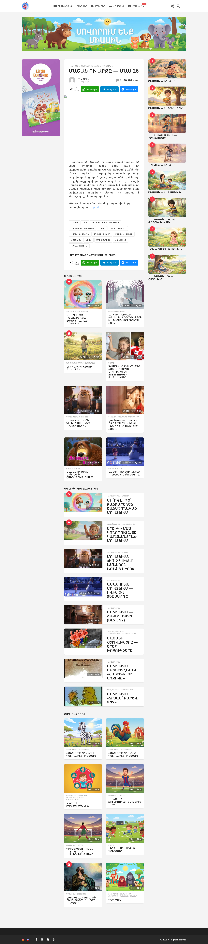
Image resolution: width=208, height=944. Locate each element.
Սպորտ (111, 363)
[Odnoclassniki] (54, 939)
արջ (85, 222)
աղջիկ (74, 222)
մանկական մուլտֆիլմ (82, 228)
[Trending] (69, 282)
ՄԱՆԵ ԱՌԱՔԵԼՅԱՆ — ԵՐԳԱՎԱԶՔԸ (162, 137)
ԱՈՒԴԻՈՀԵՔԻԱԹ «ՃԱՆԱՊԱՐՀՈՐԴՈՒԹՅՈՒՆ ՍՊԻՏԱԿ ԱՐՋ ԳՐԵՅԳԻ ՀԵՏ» (125, 319)
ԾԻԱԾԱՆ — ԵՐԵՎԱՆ (161, 81)
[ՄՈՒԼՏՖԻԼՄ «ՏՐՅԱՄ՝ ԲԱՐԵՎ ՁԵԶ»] (83, 696)
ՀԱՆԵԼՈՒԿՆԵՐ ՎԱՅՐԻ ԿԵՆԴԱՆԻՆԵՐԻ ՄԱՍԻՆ (81, 754)
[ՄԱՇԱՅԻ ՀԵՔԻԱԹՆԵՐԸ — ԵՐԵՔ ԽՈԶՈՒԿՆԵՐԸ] (83, 638)
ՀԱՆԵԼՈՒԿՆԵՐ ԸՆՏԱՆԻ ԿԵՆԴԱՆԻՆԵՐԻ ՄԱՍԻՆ (123, 754)
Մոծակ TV (138, 5)
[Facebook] (36, 939)
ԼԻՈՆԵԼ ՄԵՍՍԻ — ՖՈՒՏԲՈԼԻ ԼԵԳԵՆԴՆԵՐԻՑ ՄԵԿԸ (124, 801)
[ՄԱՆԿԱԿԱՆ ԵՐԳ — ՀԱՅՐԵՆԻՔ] (167, 264)
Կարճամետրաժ (79, 65)
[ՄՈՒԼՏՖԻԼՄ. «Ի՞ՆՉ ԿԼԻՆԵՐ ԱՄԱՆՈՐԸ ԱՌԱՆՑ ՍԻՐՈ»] (83, 400)
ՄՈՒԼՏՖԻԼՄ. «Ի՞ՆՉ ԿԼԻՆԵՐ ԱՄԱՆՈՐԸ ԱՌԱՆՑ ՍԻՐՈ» (78, 423)
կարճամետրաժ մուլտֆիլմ (105, 222)
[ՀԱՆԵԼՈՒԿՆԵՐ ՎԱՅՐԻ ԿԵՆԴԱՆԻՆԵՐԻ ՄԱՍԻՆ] (83, 732)
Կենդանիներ (72, 749)
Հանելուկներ (85, 749)
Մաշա (102, 228)
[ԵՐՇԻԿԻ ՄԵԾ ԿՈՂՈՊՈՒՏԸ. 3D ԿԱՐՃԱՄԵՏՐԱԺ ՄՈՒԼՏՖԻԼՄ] (83, 530)
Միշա (88, 240)
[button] (147, 6)
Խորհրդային (113, 690)
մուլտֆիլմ (120, 240)
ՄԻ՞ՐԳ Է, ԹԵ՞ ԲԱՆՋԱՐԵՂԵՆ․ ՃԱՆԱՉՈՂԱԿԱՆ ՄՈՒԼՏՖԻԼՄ (76, 319)
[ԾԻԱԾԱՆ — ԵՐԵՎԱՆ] (167, 68)
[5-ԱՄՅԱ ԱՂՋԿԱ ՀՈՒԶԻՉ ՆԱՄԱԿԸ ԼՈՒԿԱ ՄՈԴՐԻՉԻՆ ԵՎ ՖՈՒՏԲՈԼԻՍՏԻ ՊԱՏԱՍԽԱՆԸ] (125, 346)
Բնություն (71, 795)
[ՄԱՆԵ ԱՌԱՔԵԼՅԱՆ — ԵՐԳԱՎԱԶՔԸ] (167, 123)
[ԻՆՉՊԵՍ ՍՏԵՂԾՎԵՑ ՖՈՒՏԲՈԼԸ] (125, 828)
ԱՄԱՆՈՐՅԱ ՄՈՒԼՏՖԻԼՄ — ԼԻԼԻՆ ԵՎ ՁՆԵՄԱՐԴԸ (124, 473)
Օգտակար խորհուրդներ (128, 417)
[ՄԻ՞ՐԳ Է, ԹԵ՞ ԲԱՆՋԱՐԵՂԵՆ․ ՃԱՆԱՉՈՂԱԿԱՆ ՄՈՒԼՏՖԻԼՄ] (83, 294)
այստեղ (96, 207)
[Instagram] (42, 939)
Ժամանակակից (113, 524)
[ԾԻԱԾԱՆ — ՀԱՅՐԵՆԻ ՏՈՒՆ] (167, 96)
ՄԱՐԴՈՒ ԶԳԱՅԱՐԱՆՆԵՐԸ (77, 804)
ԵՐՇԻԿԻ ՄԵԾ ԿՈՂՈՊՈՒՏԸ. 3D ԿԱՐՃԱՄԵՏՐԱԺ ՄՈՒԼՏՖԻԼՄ (122, 534)
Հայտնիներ (113, 795)
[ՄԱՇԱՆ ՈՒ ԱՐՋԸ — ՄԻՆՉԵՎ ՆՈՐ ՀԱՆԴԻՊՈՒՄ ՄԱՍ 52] (83, 451)
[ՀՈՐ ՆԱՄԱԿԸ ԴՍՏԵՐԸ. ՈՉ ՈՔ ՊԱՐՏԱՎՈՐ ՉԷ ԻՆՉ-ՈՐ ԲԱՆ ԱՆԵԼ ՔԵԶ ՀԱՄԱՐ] (125, 400)
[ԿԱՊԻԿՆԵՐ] (125, 877)
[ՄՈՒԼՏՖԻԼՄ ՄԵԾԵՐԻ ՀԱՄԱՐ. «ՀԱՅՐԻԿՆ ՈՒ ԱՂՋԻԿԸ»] (83, 668)
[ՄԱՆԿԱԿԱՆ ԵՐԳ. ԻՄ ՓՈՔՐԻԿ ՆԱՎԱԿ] (167, 207)
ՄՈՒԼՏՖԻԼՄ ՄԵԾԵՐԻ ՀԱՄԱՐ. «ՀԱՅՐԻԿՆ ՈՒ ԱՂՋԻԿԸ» (122, 672)
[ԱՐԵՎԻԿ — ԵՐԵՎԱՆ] (167, 153)
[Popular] (69, 333)
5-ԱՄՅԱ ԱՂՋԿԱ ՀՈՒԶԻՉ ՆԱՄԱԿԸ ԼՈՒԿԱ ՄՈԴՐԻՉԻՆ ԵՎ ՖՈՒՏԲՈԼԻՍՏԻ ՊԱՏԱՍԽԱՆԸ (124, 371)
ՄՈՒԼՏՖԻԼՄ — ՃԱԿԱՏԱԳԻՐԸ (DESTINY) (120, 616)
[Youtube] (48, 939)
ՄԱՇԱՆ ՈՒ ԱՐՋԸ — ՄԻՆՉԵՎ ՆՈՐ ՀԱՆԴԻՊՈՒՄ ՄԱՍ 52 (80, 474)
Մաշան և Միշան (123, 234)
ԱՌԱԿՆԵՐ (119, 6)
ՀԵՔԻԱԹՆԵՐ (65, 6)
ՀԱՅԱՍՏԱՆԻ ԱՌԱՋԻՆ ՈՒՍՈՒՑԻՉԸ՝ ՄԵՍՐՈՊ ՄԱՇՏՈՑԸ (81, 900)
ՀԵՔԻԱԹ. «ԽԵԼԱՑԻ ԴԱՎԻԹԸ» (79, 368)
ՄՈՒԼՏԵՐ (100, 6)
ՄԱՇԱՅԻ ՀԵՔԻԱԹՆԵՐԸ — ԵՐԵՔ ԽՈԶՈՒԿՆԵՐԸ (122, 644)
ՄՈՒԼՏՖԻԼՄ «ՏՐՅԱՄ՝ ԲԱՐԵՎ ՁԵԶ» (122, 698)
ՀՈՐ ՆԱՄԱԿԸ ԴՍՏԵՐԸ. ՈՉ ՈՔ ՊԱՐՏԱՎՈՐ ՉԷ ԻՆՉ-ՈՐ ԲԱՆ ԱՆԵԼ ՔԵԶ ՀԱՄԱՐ (123, 425)
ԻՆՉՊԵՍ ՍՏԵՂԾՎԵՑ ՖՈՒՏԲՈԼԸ (121, 850)
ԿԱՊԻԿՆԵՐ (115, 899)
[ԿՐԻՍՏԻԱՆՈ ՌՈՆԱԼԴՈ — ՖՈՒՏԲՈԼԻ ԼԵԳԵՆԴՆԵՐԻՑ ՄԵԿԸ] (83, 828)
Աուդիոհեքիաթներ (117, 311)
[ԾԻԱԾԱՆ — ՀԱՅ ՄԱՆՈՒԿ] (167, 180)
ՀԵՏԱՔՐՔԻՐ (82, 795)
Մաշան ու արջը (102, 65)
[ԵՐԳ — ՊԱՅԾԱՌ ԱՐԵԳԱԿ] (167, 237)
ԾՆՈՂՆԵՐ (112, 417)
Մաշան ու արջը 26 (80, 234)
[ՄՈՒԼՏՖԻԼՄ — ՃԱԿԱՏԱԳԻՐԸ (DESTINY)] (83, 614)
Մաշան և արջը (102, 234)
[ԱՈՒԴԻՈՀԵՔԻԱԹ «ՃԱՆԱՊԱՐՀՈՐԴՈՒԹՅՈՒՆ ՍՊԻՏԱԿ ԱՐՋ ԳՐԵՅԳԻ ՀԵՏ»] (125, 294)
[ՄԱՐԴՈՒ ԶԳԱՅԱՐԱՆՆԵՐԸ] (83, 778)
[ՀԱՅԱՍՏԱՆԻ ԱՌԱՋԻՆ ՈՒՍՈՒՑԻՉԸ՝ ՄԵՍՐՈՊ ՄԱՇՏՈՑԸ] (83, 877)
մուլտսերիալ (103, 240)
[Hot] (69, 864)
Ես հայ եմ (70, 894)
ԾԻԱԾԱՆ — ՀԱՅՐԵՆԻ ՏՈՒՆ (165, 108)
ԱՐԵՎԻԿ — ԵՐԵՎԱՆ (161, 165)
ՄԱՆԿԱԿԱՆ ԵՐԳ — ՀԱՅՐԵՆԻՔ (160, 278)
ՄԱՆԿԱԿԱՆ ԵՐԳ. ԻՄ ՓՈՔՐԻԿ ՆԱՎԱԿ (161, 221)
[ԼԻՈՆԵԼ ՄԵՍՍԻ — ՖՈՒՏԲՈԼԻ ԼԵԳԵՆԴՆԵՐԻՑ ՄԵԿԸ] (125, 778)
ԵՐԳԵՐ (83, 6)
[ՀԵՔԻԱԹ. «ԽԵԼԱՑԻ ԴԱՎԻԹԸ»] (83, 346)
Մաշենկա (76, 240)
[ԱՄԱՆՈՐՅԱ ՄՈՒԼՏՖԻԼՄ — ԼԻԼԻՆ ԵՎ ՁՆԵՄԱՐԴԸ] (125, 451)
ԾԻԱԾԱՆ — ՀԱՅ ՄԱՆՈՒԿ (164, 192)
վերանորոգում (79, 246)
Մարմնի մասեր (73, 799)
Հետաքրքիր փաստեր (75, 797)
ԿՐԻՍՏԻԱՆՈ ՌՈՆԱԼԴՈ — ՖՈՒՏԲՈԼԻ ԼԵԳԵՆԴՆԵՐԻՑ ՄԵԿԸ (81, 851)
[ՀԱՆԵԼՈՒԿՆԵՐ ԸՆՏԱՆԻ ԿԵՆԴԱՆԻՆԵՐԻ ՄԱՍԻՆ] (125, 732)
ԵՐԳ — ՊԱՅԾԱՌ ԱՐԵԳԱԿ (165, 249)
